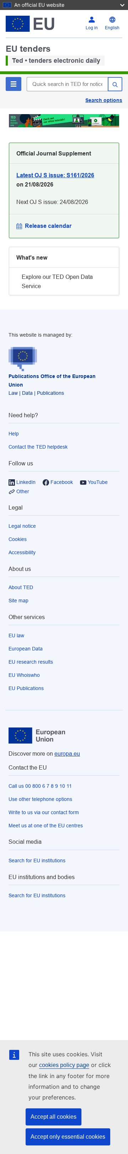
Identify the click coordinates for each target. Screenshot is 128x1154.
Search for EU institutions (37, 860)
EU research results (31, 662)
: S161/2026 (55, 175)
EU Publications (26, 688)
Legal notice (22, 526)
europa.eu (67, 754)
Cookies (18, 539)
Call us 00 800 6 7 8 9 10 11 (40, 786)
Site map (18, 600)
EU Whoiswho (24, 675)
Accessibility (22, 552)
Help (14, 433)
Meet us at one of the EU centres (46, 825)
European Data (26, 649)
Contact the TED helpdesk (38, 447)
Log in (92, 27)
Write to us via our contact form (44, 812)
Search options (103, 100)
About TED (21, 587)
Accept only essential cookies (68, 1137)
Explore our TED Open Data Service (57, 281)
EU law (16, 635)
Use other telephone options (40, 799)
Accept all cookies (53, 1117)
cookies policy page (64, 1065)
